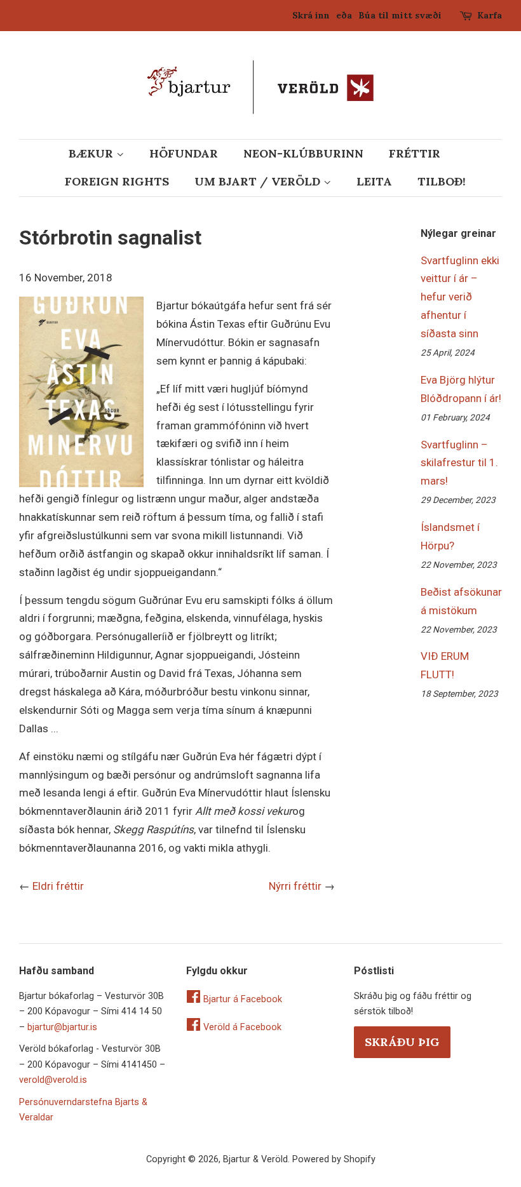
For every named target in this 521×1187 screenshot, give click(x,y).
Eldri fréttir (58, 886)
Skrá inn (311, 15)
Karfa (489, 15)
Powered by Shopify (334, 1159)
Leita (374, 181)
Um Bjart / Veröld (258, 181)
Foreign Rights (117, 181)
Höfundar (183, 153)
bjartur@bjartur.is (62, 1027)
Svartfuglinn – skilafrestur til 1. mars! (459, 463)
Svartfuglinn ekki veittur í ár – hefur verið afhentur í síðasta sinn (460, 297)
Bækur (92, 153)
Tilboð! (441, 181)
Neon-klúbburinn (303, 153)
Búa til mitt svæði (400, 15)
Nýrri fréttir (295, 886)
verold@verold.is (53, 1080)
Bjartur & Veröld (255, 1159)
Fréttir (414, 153)
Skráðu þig (402, 1042)
